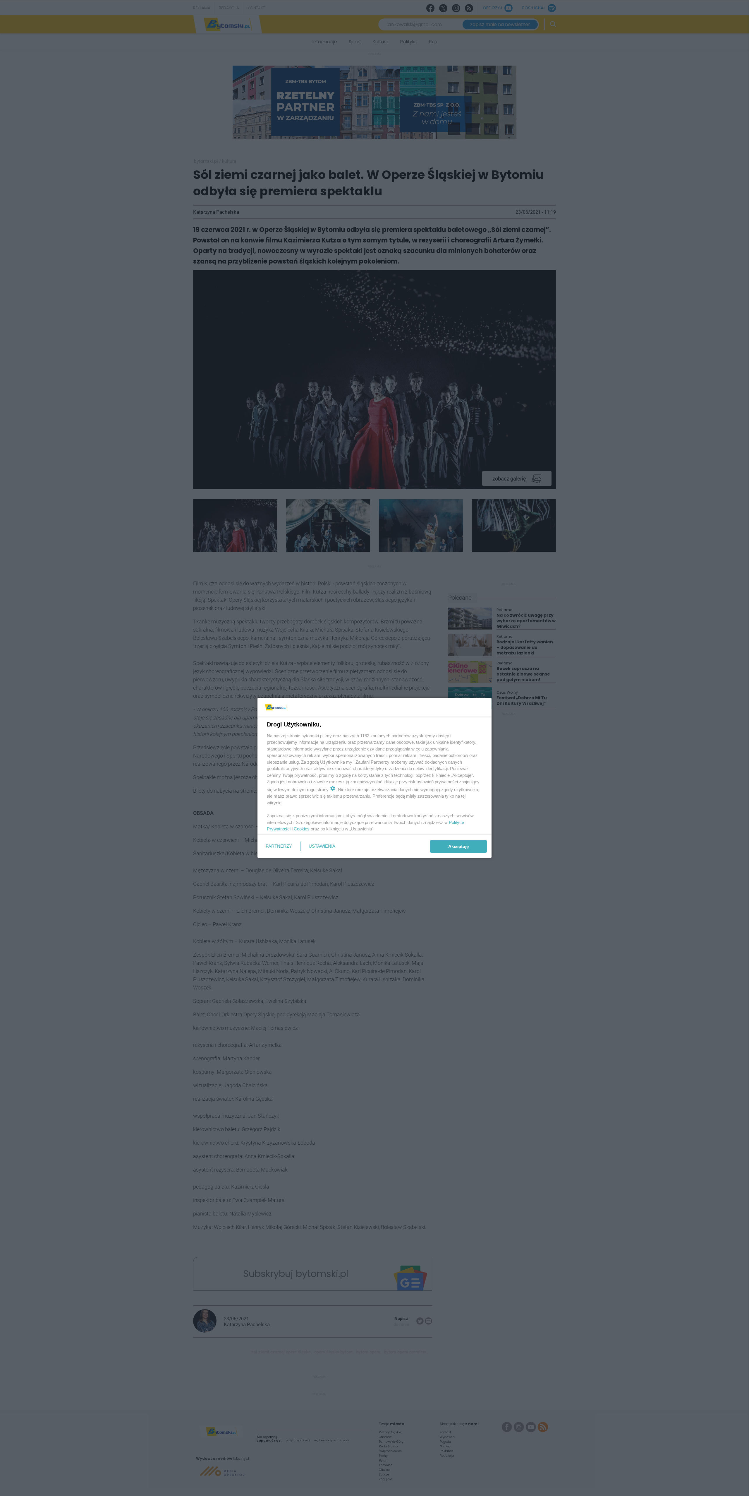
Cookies (302, 828)
